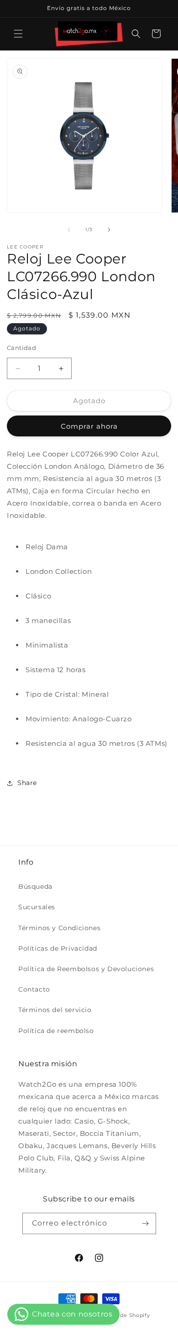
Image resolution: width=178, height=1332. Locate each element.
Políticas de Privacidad (57, 948)
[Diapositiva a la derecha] (109, 230)
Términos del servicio (55, 1010)
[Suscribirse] (146, 1223)
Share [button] (27, 783)
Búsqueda (35, 886)
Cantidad (21, 347)
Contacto (34, 989)
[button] (18, 34)
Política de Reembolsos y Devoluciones (86, 969)
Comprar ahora (89, 426)
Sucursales (36, 907)
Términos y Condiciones (59, 928)
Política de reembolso (56, 1031)
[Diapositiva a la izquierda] (69, 230)
